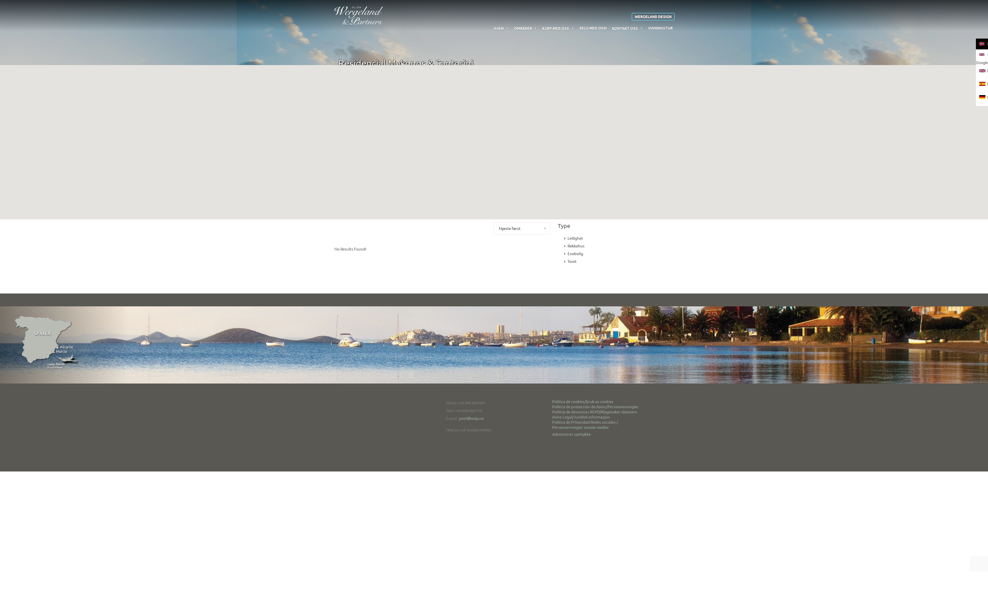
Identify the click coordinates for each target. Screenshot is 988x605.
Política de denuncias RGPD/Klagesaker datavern (594, 411)
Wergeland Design (653, 17)
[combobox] (521, 228)
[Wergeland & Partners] (358, 15)
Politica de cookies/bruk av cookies (582, 401)
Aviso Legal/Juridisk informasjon (581, 416)
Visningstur (660, 28)
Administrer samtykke (571, 434)
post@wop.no (471, 418)
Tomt (572, 261)
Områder (523, 28)
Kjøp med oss (555, 28)
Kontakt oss (625, 28)
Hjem (499, 28)
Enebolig (575, 253)
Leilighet (575, 238)
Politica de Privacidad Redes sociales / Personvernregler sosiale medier (585, 425)
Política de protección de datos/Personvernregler (595, 406)
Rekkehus (576, 245)
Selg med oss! (593, 28)
